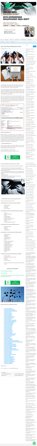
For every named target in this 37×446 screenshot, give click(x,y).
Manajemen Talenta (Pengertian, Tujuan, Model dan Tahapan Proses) (31, 375)
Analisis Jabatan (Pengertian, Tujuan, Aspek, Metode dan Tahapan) (30, 357)
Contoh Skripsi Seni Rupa (29, 140)
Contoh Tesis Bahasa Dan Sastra (9, 316)
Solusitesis (5, 368)
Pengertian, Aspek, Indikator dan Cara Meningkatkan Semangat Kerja (31, 304)
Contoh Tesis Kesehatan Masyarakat (10, 333)
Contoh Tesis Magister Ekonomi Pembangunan (11, 340)
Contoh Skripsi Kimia (29, 99)
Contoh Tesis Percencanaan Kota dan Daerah (11, 349)
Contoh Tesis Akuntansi (8, 314)
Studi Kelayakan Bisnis (29, 414)
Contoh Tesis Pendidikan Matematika (10, 348)
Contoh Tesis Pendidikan (8, 347)
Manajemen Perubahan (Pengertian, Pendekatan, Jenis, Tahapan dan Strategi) (30, 314)
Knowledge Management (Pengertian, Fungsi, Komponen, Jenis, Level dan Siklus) (31, 290)
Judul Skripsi (29, 39)
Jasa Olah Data (23, 39)
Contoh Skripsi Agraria (29, 83)
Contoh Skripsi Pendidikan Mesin (31, 126)
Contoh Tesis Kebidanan (8, 329)
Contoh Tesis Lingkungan (8, 339)
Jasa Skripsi (6, 39)
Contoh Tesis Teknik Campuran (9, 356)
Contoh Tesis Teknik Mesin (8, 362)
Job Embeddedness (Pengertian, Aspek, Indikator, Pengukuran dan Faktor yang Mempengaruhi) (31, 257)
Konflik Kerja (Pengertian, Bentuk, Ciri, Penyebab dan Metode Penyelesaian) (31, 333)
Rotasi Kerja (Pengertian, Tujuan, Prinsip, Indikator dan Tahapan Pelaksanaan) (31, 279)
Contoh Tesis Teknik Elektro (8, 357)
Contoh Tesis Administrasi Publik (9, 309)
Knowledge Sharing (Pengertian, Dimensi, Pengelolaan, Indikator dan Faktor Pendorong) (31, 283)
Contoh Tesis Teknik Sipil (8, 363)
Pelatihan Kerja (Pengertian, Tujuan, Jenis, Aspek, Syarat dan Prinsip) (31, 276)
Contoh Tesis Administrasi (8, 308)
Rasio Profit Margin (29, 369)
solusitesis (3, 48)
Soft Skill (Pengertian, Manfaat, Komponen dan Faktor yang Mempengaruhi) (31, 301)
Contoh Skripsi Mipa (29, 119)
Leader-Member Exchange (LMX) (31, 273)
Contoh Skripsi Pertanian (29, 132)
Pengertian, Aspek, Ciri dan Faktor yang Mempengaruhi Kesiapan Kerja (30, 425)
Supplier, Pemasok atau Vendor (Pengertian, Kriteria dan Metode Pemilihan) (31, 344)
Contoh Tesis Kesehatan (8, 332)
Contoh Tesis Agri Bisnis (8, 313)
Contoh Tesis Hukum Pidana (8, 323)
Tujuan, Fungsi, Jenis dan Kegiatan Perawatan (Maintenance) (29, 417)
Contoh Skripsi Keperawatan (30, 96)
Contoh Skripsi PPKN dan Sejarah (31, 135)
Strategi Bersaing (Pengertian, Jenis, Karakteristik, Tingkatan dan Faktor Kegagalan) (30, 267)
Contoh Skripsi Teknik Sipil (30, 158)
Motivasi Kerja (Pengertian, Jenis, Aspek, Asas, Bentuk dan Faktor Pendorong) (31, 308)
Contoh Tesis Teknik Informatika (9, 361)
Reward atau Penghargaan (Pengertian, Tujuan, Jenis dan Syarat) (30, 326)
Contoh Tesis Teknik (7, 355)
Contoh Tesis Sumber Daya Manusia (10, 354)
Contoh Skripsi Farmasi (29, 75)
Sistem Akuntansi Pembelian (30, 323)
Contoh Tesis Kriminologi (8, 338)
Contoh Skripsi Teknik (29, 147)
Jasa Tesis (11, 39)
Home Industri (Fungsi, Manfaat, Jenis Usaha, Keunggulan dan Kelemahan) (31, 390)
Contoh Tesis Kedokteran (8, 330)
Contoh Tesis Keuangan (8, 336)
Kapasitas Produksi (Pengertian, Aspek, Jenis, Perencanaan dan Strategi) (31, 297)
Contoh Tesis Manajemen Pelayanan (10, 344)
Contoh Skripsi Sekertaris (30, 138)
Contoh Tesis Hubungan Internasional (10, 321)
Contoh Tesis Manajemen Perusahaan (10, 346)
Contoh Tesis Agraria (7, 312)
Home (2, 39)
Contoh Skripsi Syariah (29, 144)
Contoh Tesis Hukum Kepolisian (9, 322)
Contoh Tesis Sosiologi (8, 353)
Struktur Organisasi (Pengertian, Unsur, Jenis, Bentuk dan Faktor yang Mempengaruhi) (31, 294)
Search (35, 46)
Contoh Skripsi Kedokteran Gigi (30, 92)
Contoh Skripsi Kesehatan (30, 98)
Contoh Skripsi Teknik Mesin (30, 154)
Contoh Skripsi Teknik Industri (30, 150)
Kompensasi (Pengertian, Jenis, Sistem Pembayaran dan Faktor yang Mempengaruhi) (30, 318)
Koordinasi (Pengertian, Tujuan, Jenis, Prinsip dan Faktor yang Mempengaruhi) (30, 372)
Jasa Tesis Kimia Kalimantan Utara (13, 368)
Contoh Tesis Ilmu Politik (8, 325)
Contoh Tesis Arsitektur (8, 315)
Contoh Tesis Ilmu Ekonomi (8, 324)
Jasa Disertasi (17, 39)
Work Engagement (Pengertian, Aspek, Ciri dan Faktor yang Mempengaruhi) (30, 253)
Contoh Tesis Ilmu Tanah (8, 328)
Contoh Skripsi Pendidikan (30, 122)
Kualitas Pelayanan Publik (30, 403)
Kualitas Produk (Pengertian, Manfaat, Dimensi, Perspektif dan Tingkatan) (31, 364)
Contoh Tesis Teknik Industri (8, 360)
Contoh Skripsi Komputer (30, 101)
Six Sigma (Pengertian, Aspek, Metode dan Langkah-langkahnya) (30, 341)
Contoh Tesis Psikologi (8, 352)
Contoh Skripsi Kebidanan (30, 89)
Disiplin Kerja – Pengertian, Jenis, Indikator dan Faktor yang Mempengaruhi (31, 429)
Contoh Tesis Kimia (7, 337)
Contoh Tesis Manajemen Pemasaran (10, 345)
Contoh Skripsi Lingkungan (30, 104)
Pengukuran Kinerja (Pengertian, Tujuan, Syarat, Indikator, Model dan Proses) (31, 350)
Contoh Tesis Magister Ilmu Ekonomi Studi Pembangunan (13, 341)
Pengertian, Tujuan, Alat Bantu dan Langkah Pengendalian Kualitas (30, 360)
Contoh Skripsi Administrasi (30, 56)
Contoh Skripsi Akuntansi (30, 58)
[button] (34, 443)
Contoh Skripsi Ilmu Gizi (29, 79)
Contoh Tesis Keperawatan (8, 331)
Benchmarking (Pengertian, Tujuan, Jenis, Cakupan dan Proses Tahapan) (30, 261)
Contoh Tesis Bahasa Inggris (8, 317)
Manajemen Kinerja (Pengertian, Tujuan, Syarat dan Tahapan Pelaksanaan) (31, 379)
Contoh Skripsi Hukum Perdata (30, 85)
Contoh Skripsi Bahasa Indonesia (31, 61)
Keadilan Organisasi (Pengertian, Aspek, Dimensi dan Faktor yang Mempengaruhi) (31, 270)
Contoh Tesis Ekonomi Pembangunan (10, 320)
